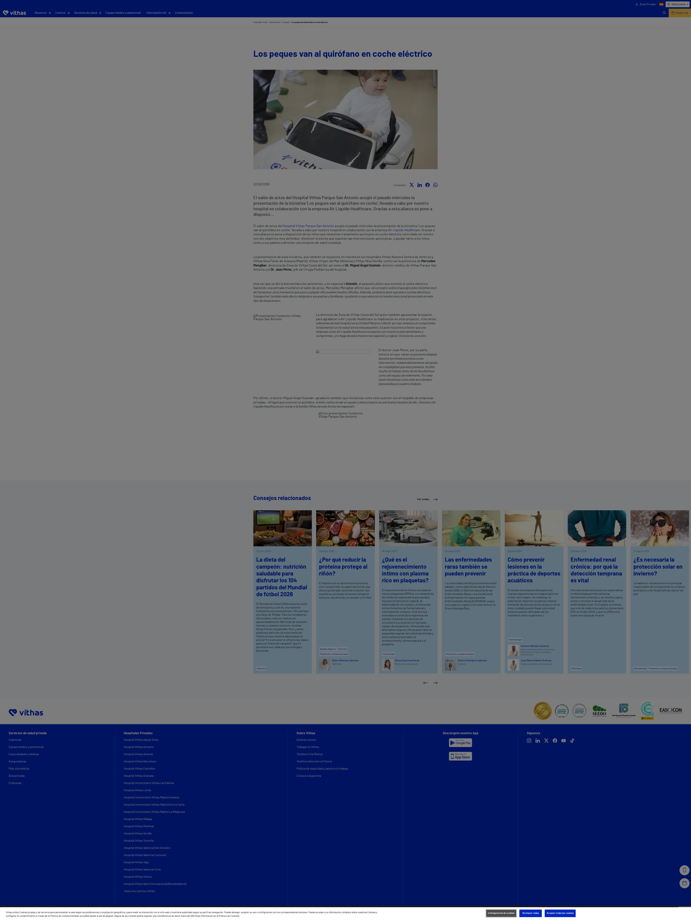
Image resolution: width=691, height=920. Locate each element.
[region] (345, 913)
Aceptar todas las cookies (560, 913)
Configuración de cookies (501, 913)
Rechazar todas (530, 913)
